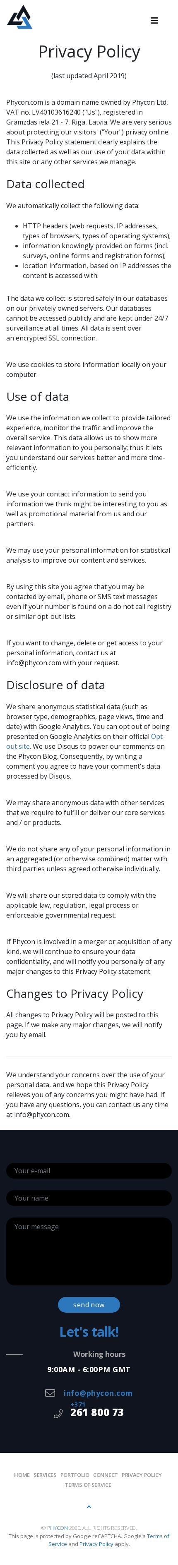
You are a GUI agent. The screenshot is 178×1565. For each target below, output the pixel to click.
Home (22, 1475)
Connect (105, 1475)
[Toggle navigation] (154, 20)
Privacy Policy (96, 1544)
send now (88, 1304)
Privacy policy (142, 1475)
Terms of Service (88, 1484)
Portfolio (74, 1475)
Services (45, 1475)
